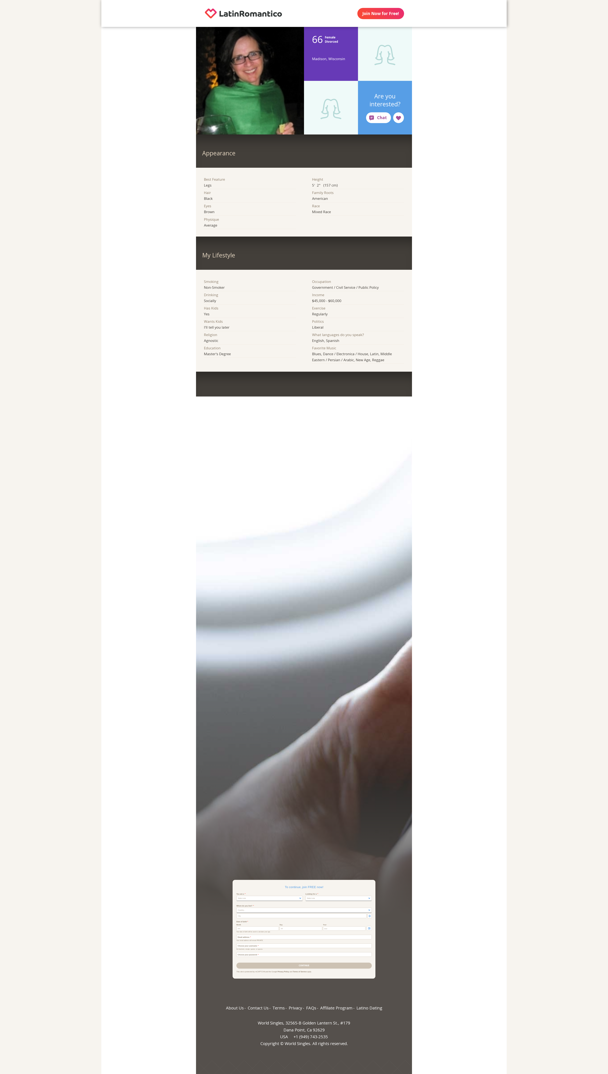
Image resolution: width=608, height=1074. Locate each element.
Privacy (295, 1008)
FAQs (311, 1008)
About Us (235, 1008)
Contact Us (258, 1008)
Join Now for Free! (380, 13)
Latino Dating (369, 1008)
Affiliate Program (336, 1008)
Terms (278, 1008)
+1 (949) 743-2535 (311, 1037)
